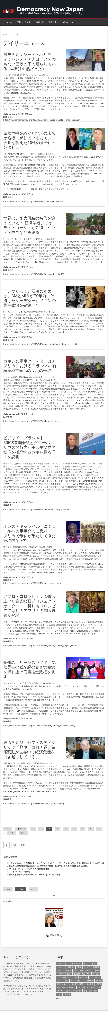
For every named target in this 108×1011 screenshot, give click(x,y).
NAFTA (59, 991)
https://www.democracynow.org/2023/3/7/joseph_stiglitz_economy (33, 803)
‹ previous (21, 829)
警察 (58, 984)
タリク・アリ (89, 970)
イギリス (96, 974)
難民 (95, 991)
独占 (66, 981)
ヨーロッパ (61, 977)
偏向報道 (75, 984)
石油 (83, 974)
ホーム (9, 22)
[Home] (9, 10)
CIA (87, 987)
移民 (90, 991)
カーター (87, 964)
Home (5, 34)
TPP (83, 981)
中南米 (69, 974)
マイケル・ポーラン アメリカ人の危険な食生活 (29, 869)
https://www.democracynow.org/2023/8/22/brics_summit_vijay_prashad (36, 509)
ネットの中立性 (95, 977)
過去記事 (51, 21)
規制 (97, 970)
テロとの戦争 (77, 991)
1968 (88, 974)
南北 (85, 991)
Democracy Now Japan (50, 9)
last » (23, 833)
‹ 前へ (8, 889)
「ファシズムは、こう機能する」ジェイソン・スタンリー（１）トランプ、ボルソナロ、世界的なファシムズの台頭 (56, 863)
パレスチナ (61, 967)
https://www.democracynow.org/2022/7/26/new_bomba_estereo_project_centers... (41, 646)
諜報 (98, 987)
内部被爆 (67, 994)
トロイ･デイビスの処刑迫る (20, 872)
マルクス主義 (78, 970)
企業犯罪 (98, 984)
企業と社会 (66, 984)
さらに (54, 895)
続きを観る (8, 901)
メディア (60, 981)
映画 (58, 987)
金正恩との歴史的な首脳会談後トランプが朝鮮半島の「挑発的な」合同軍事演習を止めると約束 (48, 866)
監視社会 (98, 981)
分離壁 (79, 967)
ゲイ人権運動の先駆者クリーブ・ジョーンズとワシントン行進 (34, 875)
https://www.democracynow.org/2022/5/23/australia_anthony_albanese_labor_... (39, 726)
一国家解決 (71, 967)
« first (8, 829)
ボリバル (80, 987)
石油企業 (68, 970)
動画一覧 (40, 22)
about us (66, 21)
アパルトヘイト (62, 964)
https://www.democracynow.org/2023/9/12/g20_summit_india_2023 (34, 274)
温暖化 (82, 984)
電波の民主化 (75, 981)
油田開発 (96, 967)
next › (12, 833)
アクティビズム (72, 977)
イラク (59, 994)
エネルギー (87, 967)
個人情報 (90, 981)
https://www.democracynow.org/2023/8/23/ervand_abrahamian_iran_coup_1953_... (41, 344)
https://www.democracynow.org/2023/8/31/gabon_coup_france (32, 421)
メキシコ (67, 991)
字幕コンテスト (24, 22)
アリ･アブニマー (76, 964)
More (58, 999)
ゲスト (94, 964)
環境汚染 (60, 970)
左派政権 (77, 974)
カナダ (92, 987)
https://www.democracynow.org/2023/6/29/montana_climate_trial (33, 201)
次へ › (33, 889)
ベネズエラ (61, 974)
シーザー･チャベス (68, 987)
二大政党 (90, 984)
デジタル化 (83, 977)
